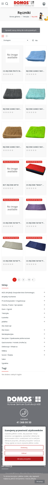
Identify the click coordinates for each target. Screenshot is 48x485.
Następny (33, 280)
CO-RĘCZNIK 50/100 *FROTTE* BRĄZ (12, 223)
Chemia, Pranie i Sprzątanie (12, 305)
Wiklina (4, 351)
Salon (4, 359)
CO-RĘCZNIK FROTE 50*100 (12, 71)
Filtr (36, 40)
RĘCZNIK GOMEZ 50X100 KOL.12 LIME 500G (35, 147)
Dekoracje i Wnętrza (9, 346)
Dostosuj (24, 447)
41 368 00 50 (24, 422)
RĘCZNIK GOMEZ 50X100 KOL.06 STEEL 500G (12, 109)
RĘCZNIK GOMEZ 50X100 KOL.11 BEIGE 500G (12, 147)
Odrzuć (24, 453)
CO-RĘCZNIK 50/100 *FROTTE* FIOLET (35, 223)
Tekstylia (5, 313)
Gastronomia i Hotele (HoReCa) (14, 342)
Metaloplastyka (7, 334)
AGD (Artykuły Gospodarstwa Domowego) (18, 292)
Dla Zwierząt (6, 326)
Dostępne (16, 40)
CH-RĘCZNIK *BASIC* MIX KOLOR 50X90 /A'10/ (35, 185)
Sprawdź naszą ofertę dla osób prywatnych (20, 30)
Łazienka (5, 317)
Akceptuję (40, 481)
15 (29, 280)
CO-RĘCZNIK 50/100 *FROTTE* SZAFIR (35, 261)
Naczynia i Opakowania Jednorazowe (16, 338)
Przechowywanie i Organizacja (13, 301)
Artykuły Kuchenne (9, 296)
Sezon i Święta (7, 355)
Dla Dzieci (5, 330)
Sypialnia (5, 363)
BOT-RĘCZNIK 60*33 (10, 185)
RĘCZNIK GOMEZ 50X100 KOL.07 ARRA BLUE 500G (35, 109)
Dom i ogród (7, 309)
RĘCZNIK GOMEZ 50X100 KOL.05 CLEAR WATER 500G (35, 71)
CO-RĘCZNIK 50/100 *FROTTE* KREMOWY (12, 261)
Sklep (5, 285)
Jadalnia (4, 321)
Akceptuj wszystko (24, 459)
